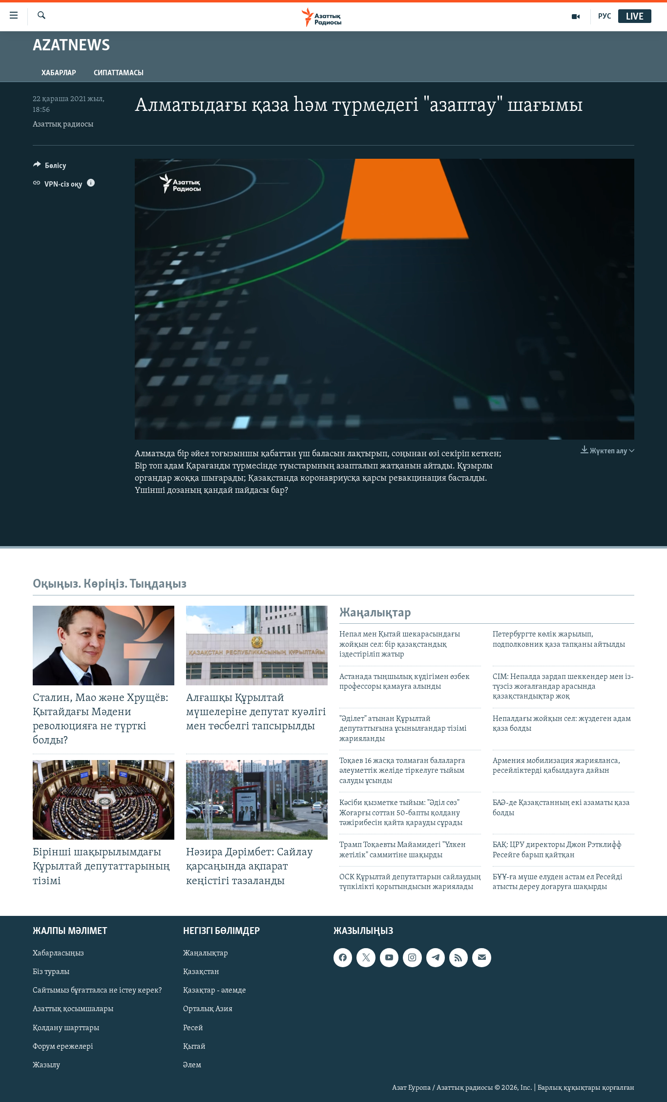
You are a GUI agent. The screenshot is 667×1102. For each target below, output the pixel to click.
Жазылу (46, 1065)
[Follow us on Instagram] (412, 957)
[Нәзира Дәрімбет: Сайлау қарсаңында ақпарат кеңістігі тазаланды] (257, 800)
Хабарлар (59, 73)
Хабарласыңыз (58, 953)
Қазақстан (201, 972)
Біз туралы (51, 972)
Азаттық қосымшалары (73, 1009)
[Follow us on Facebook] (343, 957)
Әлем (192, 1065)
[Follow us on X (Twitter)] (365, 957)
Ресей (193, 1028)
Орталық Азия (207, 1009)
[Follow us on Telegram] (435, 957)
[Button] (49, 168)
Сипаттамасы (119, 73)
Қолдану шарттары (66, 1028)
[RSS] (458, 957)
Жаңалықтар (205, 953)
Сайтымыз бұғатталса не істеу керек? (97, 991)
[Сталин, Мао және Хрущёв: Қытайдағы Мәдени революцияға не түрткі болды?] (103, 645)
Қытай (194, 1046)
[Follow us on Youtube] (389, 957)
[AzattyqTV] (576, 16)
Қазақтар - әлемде (214, 991)
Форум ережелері (63, 1046)
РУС (604, 17)
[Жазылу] (481, 957)
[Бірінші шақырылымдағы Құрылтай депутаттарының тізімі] (103, 800)
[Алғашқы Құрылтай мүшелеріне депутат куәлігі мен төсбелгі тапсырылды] (257, 645)
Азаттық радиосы (63, 124)
